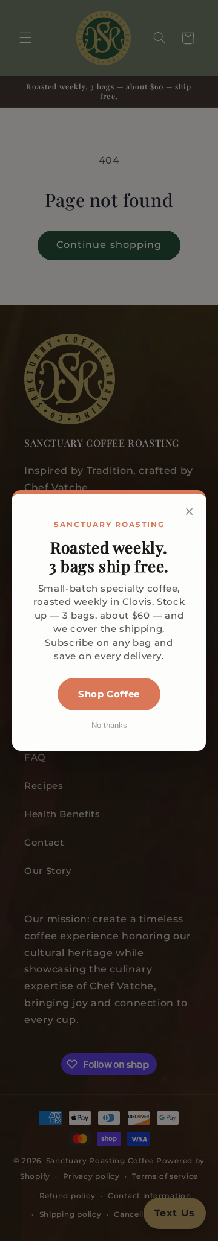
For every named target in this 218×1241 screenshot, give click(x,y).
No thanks (109, 725)
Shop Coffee (109, 694)
